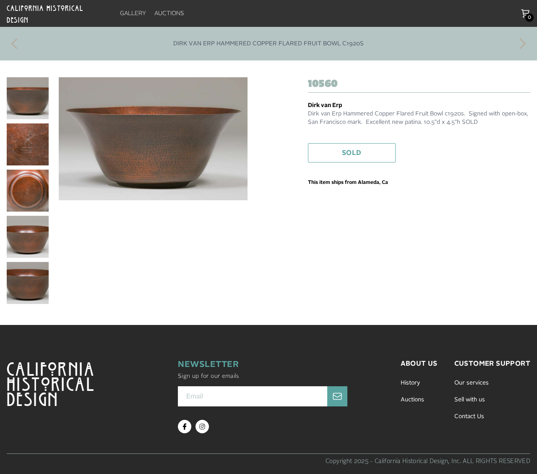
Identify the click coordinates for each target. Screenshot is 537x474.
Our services (471, 383)
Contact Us (469, 416)
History (410, 383)
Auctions (412, 400)
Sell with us (469, 400)
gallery (133, 13)
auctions (169, 13)
